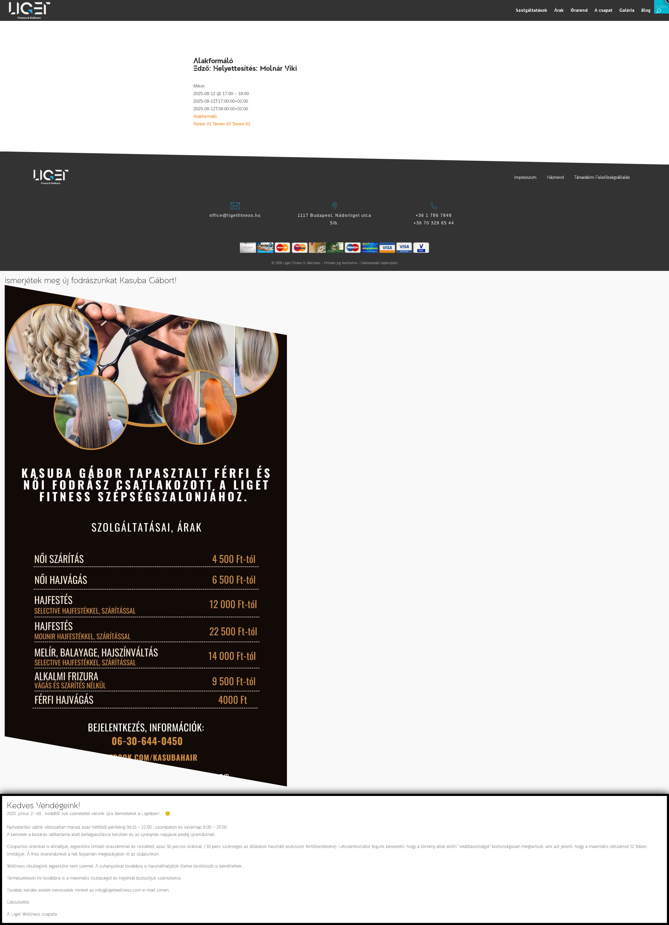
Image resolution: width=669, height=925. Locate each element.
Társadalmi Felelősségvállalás (602, 177)
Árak (559, 11)
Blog (646, 11)
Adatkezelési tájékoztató (379, 263)
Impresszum (525, 177)
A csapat (604, 11)
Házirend (555, 177)
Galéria (627, 11)
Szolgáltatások (531, 11)
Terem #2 (222, 123)
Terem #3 (241, 123)
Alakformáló (205, 116)
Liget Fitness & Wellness (301, 263)
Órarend (579, 11)
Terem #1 (202, 123)
